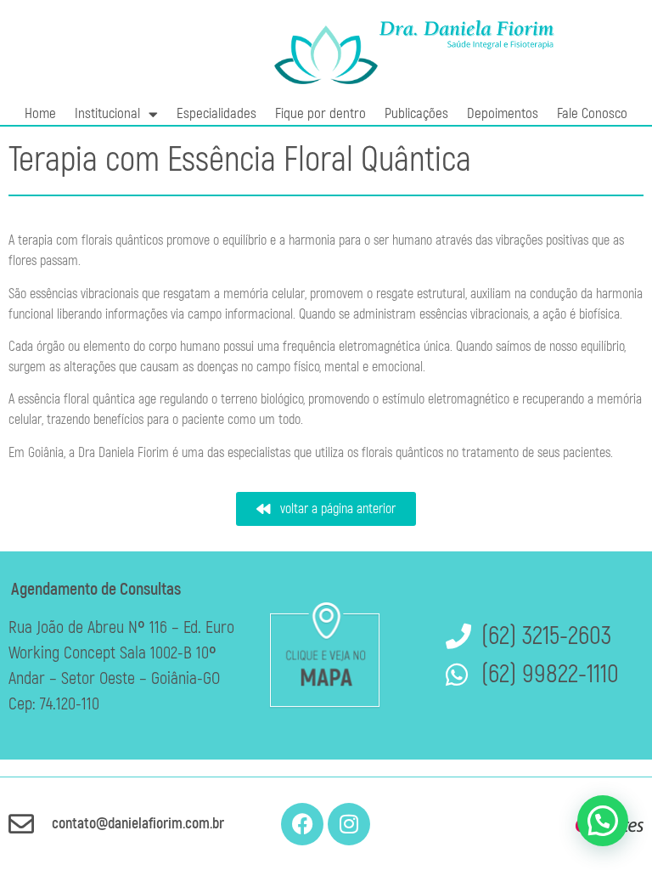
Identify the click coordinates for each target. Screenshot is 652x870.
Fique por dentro (320, 113)
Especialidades (216, 113)
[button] (602, 820)
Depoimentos (502, 113)
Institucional (107, 113)
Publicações (416, 113)
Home (40, 113)
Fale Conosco (592, 113)
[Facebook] (302, 824)
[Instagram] (349, 824)
